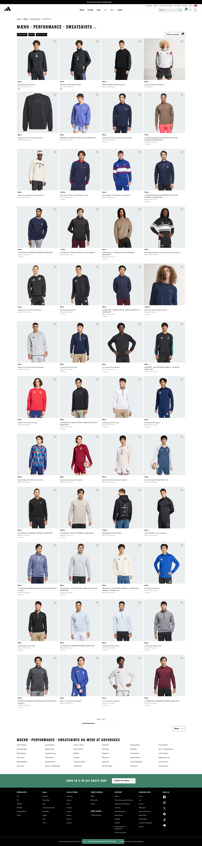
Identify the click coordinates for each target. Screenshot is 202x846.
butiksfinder (149, 6)
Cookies (87, 841)
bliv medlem (177, 6)
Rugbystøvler (135, 745)
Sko (105, 10)
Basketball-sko (164, 757)
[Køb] (7, 9)
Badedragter (49, 749)
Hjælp (155, 6)
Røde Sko (105, 762)
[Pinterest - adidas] (174, 814)
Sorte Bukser (78, 749)
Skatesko (133, 749)
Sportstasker (50, 745)
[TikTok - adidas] (174, 820)
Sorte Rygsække (136, 762)
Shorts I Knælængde (52, 766)
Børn (99, 10)
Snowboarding (50, 753)
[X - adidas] (174, 809)
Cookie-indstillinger (65, 841)
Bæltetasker (21, 753)
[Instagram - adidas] (174, 803)
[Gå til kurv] (195, 10)
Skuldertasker (107, 766)
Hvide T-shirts (79, 745)
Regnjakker (78, 766)
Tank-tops (20, 766)
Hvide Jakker (163, 753)
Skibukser (105, 757)
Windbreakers (50, 762)
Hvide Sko (105, 745)
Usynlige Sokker (80, 762)
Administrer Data (78, 841)
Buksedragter (22, 749)
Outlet (120, 10)
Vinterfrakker (22, 745)
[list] (91, 34)
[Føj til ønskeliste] (55, 42)
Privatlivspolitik (96, 841)
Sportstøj (105, 749)
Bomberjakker (22, 762)
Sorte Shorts (163, 762)
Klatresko (133, 766)
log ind (191, 6)
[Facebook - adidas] (174, 797)
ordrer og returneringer (165, 6)
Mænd (82, 10)
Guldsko (77, 757)
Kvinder (91, 10)
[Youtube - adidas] (174, 826)
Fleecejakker (163, 745)
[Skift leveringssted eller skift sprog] (195, 6)
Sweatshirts (49, 757)
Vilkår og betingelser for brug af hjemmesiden (117, 841)
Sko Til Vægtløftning (166, 749)
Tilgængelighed (138, 841)
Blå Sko (76, 753)
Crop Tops (20, 757)
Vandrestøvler (135, 757)
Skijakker (105, 753)
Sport (112, 10)
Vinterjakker (134, 753)
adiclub (185, 6)
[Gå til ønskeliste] (190, 10)
